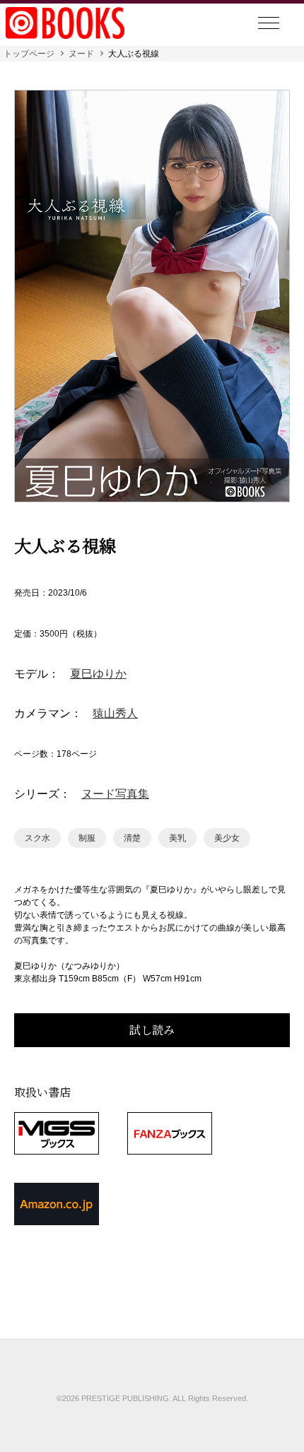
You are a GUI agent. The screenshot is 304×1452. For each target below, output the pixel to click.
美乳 (177, 838)
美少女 (227, 838)
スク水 (37, 838)
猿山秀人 (115, 713)
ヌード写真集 (115, 794)
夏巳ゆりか (98, 674)
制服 (86, 838)
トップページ (29, 53)
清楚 (132, 838)
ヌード (81, 53)
